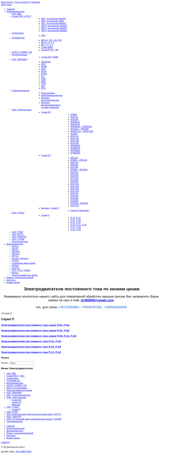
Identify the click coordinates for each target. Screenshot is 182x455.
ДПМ (43, 83)
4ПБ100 (74, 119)
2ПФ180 (74, 198)
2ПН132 (74, 174)
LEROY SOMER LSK (22, 52)
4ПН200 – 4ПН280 (79, 129)
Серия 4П (46, 112)
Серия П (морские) (79, 210)
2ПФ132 (74, 194)
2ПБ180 (74, 167)
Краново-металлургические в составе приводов (51, 105)
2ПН (43, 35)
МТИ (43, 64)
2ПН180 (74, 179)
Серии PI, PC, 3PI (49, 50)
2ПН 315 (74, 191)
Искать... (5, 363)
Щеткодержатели (14, 244)
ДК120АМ (45, 62)
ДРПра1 (16, 251)
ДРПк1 (15, 249)
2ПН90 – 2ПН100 (78, 170)
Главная (10, 9)
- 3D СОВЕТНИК (23, 451)
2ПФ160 (74, 196)
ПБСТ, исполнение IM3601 (54, 31)
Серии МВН (47, 47)
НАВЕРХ (5, 442)
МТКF (44, 71)
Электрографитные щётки (24, 275)
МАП (43, 81)
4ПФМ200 (75, 146)
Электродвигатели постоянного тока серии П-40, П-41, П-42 (38, 336)
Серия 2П (46, 155)
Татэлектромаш (19, 55)
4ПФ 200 (74, 143)
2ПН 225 (74, 184)
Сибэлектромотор (20, 91)
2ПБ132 (74, 162)
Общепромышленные (52, 95)
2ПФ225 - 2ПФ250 (79, 203)
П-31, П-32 (75, 222)
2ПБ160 (74, 165)
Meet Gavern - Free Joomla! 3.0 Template (20, 2)
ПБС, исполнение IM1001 (53, 19)
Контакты (11, 280)
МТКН (44, 74)
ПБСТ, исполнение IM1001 (54, 26)
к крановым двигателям (23, 263)
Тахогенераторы (20, 242)
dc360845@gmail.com (97, 300)
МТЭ (43, 88)
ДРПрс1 (16, 254)
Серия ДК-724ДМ (49, 57)
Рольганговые (48, 93)
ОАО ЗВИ (16, 14)
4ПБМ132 (75, 124)
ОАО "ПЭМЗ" (18, 213)
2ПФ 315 (74, 206)
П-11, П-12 (75, 218)
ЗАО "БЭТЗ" (18, 234)
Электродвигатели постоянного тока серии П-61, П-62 (35, 325)
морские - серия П (50, 208)
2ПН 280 (74, 189)
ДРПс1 (15, 256)
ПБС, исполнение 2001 (52, 21)
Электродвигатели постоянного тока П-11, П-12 (31, 352)
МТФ (43, 69)
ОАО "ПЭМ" (17, 232)
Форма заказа (13, 282)
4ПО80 (73, 134)
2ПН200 (74, 182)
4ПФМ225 (75, 148)
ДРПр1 (15, 246)
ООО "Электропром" (22, 110)
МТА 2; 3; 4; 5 (47, 43)
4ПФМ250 (75, 150)
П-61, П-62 (75, 230)
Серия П (45, 215)
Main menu (6, 4)
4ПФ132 (74, 136)
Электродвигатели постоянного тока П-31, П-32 (31, 341)
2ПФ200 (74, 201)
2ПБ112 (74, 158)
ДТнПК (15, 261)
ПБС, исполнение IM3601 (53, 23)
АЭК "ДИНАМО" (20, 59)
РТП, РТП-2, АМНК (21, 270)
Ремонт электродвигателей (19, 278)
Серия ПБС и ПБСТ (21, 16)
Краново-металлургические (50, 99)
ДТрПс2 (15, 268)
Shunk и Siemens (20, 258)
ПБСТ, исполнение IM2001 (54, 28)
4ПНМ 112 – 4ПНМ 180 (81, 131)
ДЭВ (43, 79)
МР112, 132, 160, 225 (51, 40)
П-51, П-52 (75, 227)
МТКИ (44, 67)
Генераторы (18, 33)
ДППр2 (15, 266)
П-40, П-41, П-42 (78, 225)
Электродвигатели (15, 11)
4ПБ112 (74, 117)
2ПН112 (74, 172)
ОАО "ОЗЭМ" (18, 239)
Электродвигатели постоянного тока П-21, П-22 (31, 346)
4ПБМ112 (75, 122)
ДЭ (42, 76)
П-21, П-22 (75, 220)
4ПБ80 (73, 114)
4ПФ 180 (74, 141)
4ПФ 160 (74, 138)
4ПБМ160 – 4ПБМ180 (81, 126)
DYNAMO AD (18, 38)
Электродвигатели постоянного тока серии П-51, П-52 (35, 330)
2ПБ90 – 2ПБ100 (78, 160)
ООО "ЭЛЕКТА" (19, 237)
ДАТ (43, 86)
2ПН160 (74, 177)
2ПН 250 (74, 186)
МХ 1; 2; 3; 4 (47, 45)
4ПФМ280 (75, 153)
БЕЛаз (15, 273)
